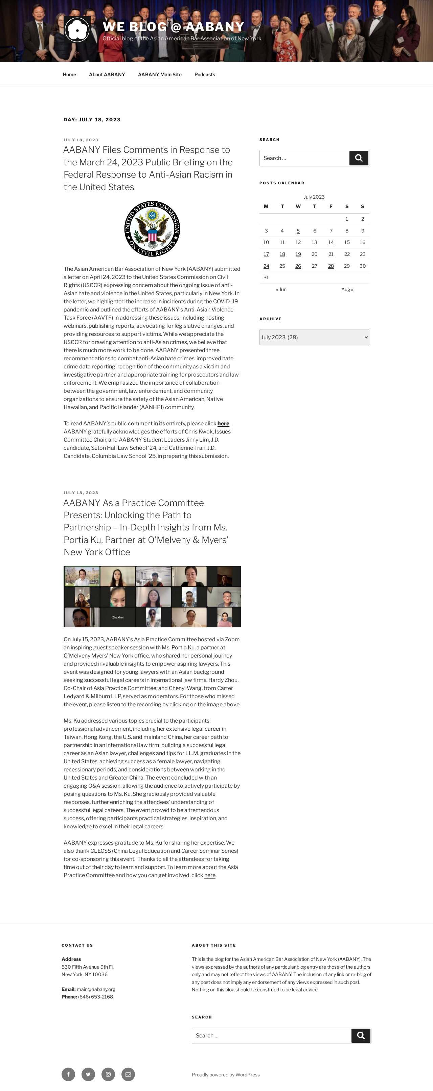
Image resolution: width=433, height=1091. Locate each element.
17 (266, 254)
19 (298, 254)
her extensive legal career (189, 729)
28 (331, 266)
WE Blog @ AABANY (173, 26)
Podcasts (205, 74)
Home (69, 74)
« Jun (281, 289)
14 (331, 242)
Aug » (347, 289)
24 (266, 266)
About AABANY (107, 74)
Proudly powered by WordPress (226, 1074)
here (209, 875)
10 (266, 242)
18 (282, 254)
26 (298, 266)
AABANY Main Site (160, 74)
